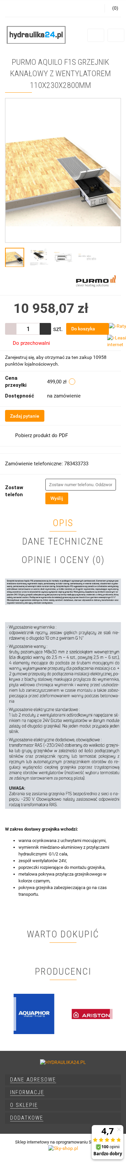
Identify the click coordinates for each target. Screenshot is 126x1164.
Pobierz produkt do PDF (41, 435)
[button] (63, 1079)
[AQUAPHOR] (34, 1014)
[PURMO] (96, 280)
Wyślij (56, 498)
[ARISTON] (92, 1014)
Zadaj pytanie (24, 416)
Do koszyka (83, 328)
